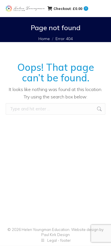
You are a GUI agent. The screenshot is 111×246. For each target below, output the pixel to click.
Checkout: (70, 9)
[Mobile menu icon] (99, 8)
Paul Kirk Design (55, 234)
